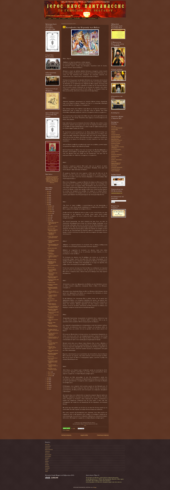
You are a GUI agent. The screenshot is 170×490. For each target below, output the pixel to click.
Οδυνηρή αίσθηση (51, 298)
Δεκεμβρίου (50, 206)
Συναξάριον (84, 18)
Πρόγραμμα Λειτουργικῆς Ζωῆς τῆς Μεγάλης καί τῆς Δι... (52, 288)
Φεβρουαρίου (50, 373)
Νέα (59, 18)
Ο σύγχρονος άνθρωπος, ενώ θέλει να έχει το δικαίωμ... (52, 296)
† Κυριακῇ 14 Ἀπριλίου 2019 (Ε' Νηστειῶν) (53, 313)
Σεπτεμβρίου (50, 211)
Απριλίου (50, 220)
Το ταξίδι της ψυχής (51, 282)
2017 (48, 379)
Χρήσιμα (67, 430)
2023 (48, 197)
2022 (48, 199)
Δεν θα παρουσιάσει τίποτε (53, 265)
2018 (48, 378)
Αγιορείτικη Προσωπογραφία (116, 127)
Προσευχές (47, 466)
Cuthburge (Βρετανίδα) (53, 162)
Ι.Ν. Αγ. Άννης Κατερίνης (116, 149)
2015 (48, 383)
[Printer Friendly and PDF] (66, 428)
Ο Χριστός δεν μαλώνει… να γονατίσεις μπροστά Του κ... (53, 338)
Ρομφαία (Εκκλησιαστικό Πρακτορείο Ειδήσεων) (116, 164)
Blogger (95, 487)
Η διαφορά (50, 340)
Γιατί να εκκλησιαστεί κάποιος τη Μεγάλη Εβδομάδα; (52, 270)
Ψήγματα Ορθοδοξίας (115, 170)
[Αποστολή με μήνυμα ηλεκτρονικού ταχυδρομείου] (78, 428)
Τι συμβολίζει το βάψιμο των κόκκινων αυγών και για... (53, 256)
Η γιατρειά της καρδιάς (52, 259)
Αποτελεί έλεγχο (51, 356)
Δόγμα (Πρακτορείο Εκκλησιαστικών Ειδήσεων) (116, 140)
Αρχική (49, 18)
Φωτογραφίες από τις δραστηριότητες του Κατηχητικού (52, 262)
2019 (48, 204)
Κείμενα (64, 18)
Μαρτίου (49, 372)
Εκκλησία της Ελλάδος (115, 143)
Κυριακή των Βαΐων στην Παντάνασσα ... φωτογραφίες (52, 273)
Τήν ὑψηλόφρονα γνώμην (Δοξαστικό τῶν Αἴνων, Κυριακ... (53, 361)
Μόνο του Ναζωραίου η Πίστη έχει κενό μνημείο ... (53, 326)
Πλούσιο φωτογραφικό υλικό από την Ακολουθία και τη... (53, 245)
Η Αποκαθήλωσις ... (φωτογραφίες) (51, 251)
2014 (48, 385)
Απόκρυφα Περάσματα (115, 134)
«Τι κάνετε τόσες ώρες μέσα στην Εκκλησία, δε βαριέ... (53, 223)
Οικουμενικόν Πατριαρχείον (116, 154)
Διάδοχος (54, 159)
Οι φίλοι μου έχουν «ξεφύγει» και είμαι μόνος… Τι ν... (52, 347)
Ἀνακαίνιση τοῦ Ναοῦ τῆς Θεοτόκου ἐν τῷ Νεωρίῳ (52, 156)
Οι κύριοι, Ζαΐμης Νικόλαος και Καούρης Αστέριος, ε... (53, 237)
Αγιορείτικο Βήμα (114, 129)
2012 (48, 389)
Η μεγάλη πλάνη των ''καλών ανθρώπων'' (52, 304)
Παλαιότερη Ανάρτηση (103, 435)
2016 (48, 381)
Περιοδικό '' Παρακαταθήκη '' (116, 159)
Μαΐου (49, 218)
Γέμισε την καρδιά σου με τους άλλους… (52, 359)
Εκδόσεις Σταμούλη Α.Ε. (116, 141)
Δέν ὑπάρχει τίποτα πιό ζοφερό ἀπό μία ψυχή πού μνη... (53, 330)
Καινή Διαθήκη (77, 18)
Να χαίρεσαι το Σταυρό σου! (53, 314)
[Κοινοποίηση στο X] (81, 428)
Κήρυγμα (47, 461)
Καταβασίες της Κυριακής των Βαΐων (52, 285)
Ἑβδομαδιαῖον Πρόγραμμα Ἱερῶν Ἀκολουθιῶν (53, 230)
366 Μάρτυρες (53, 160)
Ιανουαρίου (50, 375)
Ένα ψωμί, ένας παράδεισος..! (51, 317)
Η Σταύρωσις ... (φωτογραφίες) (51, 253)
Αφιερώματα (47, 447)
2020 (48, 202)
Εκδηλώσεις (47, 451)
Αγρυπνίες (113, 131)
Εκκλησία (55, 18)
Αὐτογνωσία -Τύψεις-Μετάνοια (52, 323)
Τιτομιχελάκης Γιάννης (115, 169)
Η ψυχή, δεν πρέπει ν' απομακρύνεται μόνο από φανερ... (53, 292)
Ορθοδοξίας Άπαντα (115, 156)
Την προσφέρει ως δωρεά (52, 226)
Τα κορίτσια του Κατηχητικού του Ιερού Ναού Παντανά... (53, 241)
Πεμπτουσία (113, 157)
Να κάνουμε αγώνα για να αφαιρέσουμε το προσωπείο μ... (53, 334)
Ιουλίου (49, 215)
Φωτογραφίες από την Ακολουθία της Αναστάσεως (52, 233)
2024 (48, 195)
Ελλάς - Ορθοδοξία (115, 145)
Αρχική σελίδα (84, 435)
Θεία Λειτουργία (48, 454)
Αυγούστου (50, 213)
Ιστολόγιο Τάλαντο (114, 151)
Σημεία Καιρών (114, 165)
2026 (48, 191)
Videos (46, 471)
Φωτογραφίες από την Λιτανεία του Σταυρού (52, 369)
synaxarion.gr (52, 170)
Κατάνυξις (113, 152)
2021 (48, 200)
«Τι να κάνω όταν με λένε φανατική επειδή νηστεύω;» (53, 343)
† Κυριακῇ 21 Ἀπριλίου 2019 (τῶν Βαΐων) (53, 280)
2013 (48, 387)
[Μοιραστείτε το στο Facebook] (82, 428)
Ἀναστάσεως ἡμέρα (51, 228)
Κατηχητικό (47, 458)
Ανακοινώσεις (48, 446)
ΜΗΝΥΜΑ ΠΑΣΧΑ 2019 (52, 248)
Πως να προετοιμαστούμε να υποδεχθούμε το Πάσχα (53, 307)
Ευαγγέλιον (70, 18)
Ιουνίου (49, 217)
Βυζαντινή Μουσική (91, 18)
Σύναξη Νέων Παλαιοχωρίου (52, 184)
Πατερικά (47, 464)
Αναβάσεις (113, 132)
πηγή (85, 425)
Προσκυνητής (113, 161)
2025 (48, 193)
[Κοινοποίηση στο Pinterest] (83, 428)
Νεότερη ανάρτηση (66, 435)
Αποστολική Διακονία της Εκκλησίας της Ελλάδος (116, 137)
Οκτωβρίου (50, 209)
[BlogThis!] (79, 428)
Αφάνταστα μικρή (51, 267)
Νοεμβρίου (50, 207)
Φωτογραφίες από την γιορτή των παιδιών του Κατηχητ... (53, 365)
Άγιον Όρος (113, 126)
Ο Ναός (46, 463)
